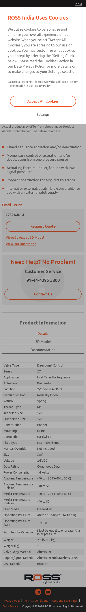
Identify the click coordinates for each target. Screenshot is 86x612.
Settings (43, 114)
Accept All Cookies (43, 101)
